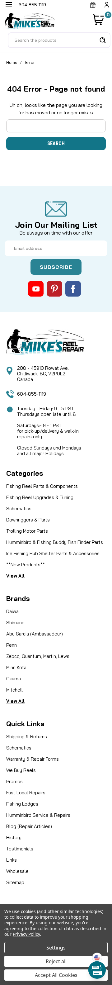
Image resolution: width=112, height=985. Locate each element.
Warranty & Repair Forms (32, 759)
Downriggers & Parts (28, 520)
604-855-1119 (31, 394)
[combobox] (59, 40)
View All (15, 576)
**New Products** (25, 565)
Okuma (13, 679)
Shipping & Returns (26, 737)
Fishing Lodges (22, 804)
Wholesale (17, 871)
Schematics (18, 509)
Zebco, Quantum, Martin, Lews (37, 656)
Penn (11, 645)
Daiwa (12, 611)
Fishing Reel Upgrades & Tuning (39, 497)
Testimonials (19, 849)
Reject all (56, 961)
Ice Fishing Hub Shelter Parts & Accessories (53, 553)
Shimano (15, 623)
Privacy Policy (26, 934)
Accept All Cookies (56, 975)
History (13, 837)
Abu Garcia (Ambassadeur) (34, 634)
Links (11, 860)
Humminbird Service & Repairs (38, 815)
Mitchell (14, 690)
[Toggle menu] (8, 8)
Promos (14, 781)
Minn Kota (16, 667)
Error (30, 62)
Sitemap (15, 882)
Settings (56, 947)
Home (11, 62)
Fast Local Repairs (25, 793)
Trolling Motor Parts (27, 531)
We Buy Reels (21, 770)
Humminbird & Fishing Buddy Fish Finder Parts (54, 542)
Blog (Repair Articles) (29, 826)
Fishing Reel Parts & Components (42, 486)
